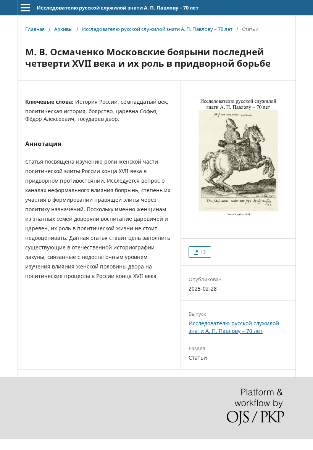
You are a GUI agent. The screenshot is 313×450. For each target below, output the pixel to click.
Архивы (63, 29)
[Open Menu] (25, 7)
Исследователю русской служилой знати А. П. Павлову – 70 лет (117, 7)
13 (202, 252)
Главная (35, 29)
